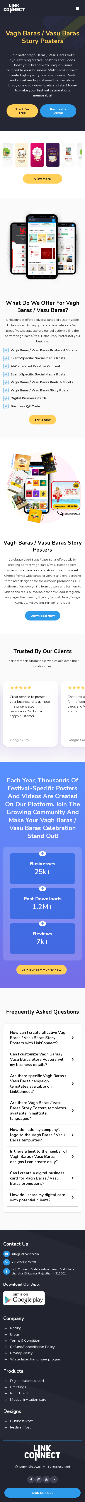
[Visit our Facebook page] (31, 1479)
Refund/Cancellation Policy (32, 1347)
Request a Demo (58, 110)
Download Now (43, 615)
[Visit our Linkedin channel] (54, 1479)
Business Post (21, 1421)
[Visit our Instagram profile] (38, 1479)
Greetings (18, 1387)
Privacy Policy (21, 1353)
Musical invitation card (28, 1399)
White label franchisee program (36, 1359)
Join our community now (41, 969)
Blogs (14, 1334)
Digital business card (27, 1381)
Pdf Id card (19, 1393)
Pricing (15, 1328)
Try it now (42, 419)
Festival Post (20, 1427)
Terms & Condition (25, 1340)
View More (42, 179)
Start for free (22, 110)
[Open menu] (77, 8)
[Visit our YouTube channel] (46, 1479)
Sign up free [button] (42, 1493)
